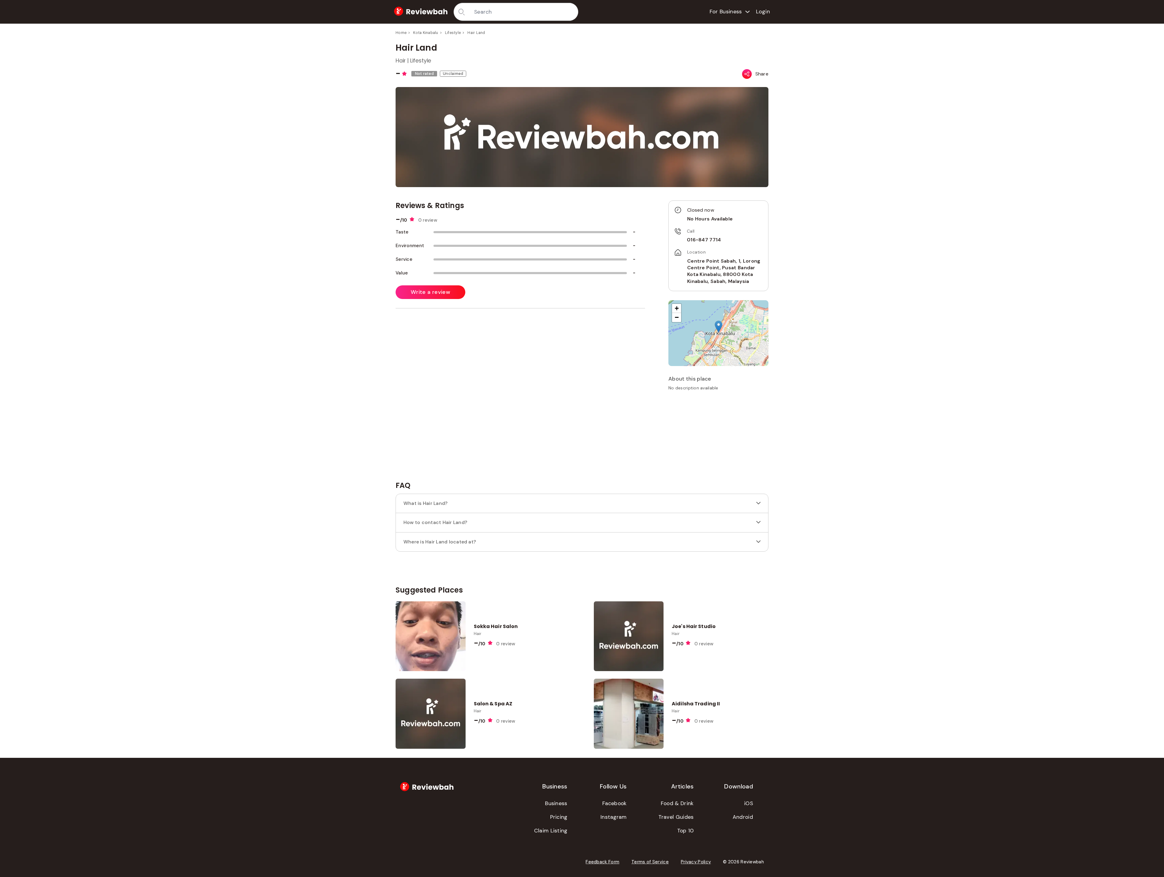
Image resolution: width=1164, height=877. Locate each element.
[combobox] (524, 12)
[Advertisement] (718, 438)
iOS (748, 803)
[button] (718, 327)
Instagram (613, 817)
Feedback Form (602, 862)
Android (743, 817)
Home (401, 32)
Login (763, 11)
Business (556, 803)
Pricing (558, 817)
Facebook (614, 803)
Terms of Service (650, 862)
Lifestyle (453, 32)
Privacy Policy (696, 862)
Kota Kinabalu (425, 32)
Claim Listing (550, 830)
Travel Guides (676, 817)
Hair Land (476, 32)
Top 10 (685, 830)
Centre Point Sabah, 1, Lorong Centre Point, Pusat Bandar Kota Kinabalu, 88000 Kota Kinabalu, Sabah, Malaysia (724, 271)
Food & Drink (677, 803)
